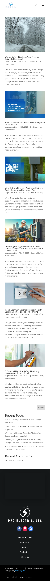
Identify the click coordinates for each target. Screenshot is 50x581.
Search (41, 408)
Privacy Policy (10, 577)
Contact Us (25, 542)
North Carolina (11, 256)
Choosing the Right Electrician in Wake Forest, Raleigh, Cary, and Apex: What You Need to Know (24, 248)
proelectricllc (12, 127)
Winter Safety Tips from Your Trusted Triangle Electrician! (22, 58)
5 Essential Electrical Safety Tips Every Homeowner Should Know (22, 372)
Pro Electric (11, 61)
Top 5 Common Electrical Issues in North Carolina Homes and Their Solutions (23, 311)
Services (25, 547)
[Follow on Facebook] (19, 528)
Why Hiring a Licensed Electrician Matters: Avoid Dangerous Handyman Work (24, 189)
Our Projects (25, 552)
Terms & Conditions (25, 577)
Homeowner (10, 64)
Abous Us (25, 557)
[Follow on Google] (30, 528)
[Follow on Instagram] (25, 528)
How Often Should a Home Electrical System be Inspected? (25, 123)
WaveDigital (20, 570)
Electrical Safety (36, 61)
